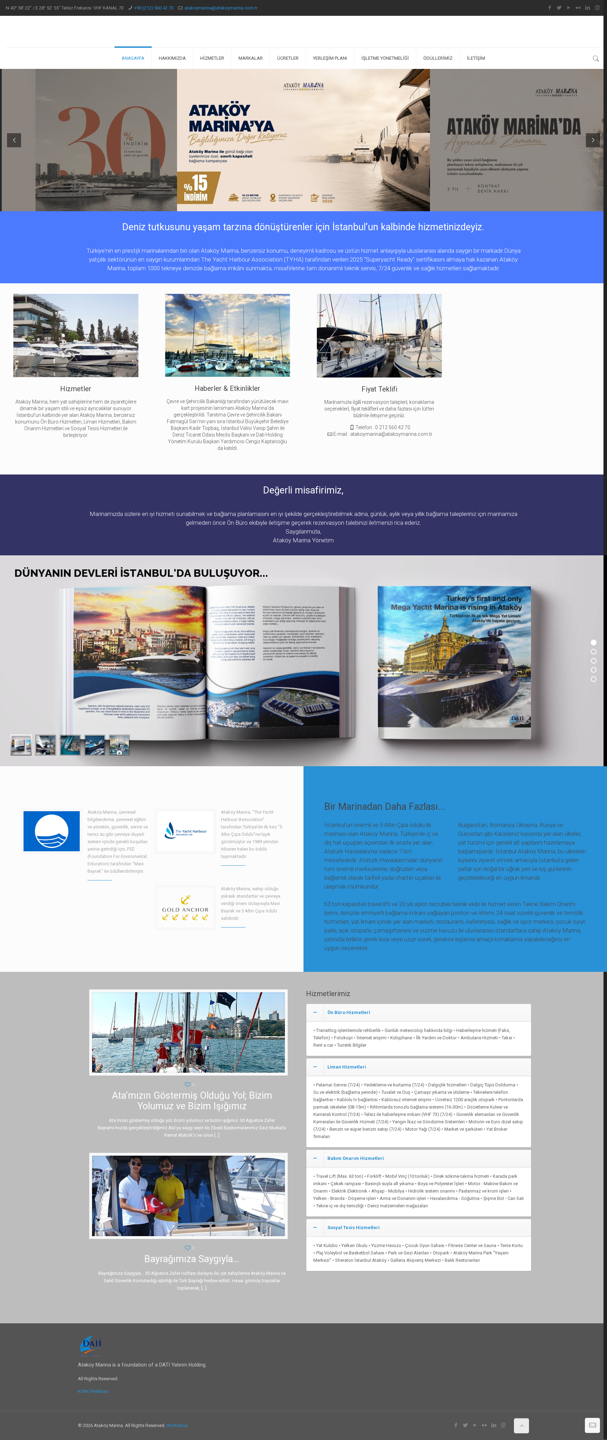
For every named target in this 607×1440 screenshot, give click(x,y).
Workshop (177, 1425)
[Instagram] (597, 8)
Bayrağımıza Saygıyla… (191, 1259)
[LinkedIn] (588, 8)
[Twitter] (559, 8)
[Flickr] (578, 8)
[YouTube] (569, 8)
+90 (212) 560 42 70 (154, 8)
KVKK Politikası (93, 1391)
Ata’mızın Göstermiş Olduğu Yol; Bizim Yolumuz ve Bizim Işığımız (192, 1101)
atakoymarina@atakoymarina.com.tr (220, 8)
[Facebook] (550, 8)
